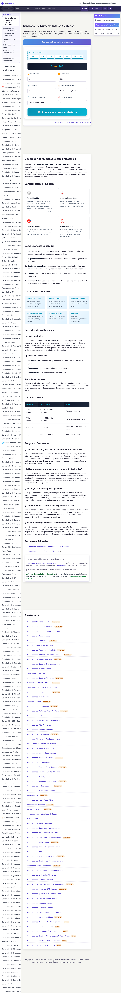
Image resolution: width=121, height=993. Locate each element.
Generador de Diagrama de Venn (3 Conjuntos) (11, 644)
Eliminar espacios (8, 180)
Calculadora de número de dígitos (11, 651)
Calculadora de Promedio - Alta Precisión (11, 211)
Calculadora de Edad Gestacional (11, 222)
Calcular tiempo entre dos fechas (11, 385)
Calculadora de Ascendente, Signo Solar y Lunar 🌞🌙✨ (11, 75)
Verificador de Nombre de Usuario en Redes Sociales (11, 400)
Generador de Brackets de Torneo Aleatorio (44, 720)
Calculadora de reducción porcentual (11, 373)
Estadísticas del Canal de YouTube (11, 389)
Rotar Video (6, 551)
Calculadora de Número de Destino (11, 481)
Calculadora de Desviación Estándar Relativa (11, 157)
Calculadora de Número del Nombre (11, 126)
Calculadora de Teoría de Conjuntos (11, 609)
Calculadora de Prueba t (11, 493)
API (33, 962)
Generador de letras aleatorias (39, 669)
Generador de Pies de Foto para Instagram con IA (11, 968)
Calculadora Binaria (9, 636)
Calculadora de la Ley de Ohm (11, 825)
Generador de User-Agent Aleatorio (41, 777)
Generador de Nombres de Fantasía (11, 872)
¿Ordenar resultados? (36, 97)
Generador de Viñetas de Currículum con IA (11, 976)
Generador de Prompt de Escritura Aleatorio (44, 847)
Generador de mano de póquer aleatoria (42, 898)
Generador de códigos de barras (11, 667)
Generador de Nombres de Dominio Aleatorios (45, 861)
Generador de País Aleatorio (38, 697)
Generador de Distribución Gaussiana (41, 753)
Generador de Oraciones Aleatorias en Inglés (44, 922)
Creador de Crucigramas (11, 505)
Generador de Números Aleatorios (40, 748)
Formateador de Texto (10, 288)
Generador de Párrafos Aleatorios (40, 927)
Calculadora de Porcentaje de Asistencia (11, 686)
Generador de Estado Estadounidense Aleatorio (45, 884)
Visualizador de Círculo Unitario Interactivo (11, 423)
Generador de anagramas (11, 512)
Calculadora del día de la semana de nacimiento (11, 462)
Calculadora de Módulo (11, 358)
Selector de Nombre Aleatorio (38, 683)
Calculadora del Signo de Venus (11, 106)
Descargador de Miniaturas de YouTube (11, 153)
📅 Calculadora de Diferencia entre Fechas (11, 133)
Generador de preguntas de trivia (11, 910)
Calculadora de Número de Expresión (11, 717)
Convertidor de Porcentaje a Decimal (11, 760)
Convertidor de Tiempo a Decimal (11, 300)
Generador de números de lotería (40, 627)
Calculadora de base (9, 46)
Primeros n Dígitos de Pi (11, 342)
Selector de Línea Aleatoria (37, 673)
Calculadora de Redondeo (11, 454)
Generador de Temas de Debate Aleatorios (43, 941)
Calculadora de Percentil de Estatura (11, 188)
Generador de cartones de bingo (40, 917)
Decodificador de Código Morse (11, 748)
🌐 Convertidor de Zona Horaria (11, 443)
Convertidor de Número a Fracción (11, 829)
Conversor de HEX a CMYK (11, 775)
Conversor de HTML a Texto (11, 566)
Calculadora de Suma (10, 141)
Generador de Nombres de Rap (11, 864)
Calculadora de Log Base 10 (11, 601)
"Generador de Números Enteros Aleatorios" (43, 563)
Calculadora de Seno (10, 528)
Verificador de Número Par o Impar (8, 53)
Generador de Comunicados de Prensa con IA (11, 953)
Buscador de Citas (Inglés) (11, 304)
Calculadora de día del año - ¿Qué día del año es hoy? (11, 79)
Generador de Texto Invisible (11, 794)
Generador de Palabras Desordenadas (11, 234)
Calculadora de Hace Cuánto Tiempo (11, 586)
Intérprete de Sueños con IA (11, 941)
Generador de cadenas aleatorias (40, 730)
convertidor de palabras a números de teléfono (11, 810)
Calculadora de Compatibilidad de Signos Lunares (11, 516)
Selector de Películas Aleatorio (39, 866)
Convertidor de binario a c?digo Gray (11, 613)
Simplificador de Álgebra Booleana (11, 833)
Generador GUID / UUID (10, 40)
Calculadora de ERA (9, 578)
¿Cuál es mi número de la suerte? (11, 242)
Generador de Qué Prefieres (11, 934)
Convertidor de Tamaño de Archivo (11, 439)
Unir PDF (5, 628)
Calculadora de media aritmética (11, 659)
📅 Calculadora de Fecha (11, 87)
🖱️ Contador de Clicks (10, 215)
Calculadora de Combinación (11, 172)
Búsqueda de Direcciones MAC (11, 168)
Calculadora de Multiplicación (11, 698)
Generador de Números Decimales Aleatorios (44, 655)
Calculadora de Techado (11, 663)
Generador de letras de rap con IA (11, 984)
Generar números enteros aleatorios (57, 111)
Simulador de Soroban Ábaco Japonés (11, 752)
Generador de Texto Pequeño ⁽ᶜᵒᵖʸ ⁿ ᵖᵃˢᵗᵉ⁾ (11, 617)
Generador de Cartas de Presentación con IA (11, 980)
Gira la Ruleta (32, 819)
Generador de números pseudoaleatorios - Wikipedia (48, 547)
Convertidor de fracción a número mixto (11, 485)
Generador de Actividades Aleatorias (41, 875)
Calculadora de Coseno (11, 524)
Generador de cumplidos (11, 891)
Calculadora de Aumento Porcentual (11, 404)
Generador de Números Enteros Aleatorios (43, 664)
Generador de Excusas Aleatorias (40, 880)
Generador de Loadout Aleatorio (39, 903)
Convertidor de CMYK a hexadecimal (11, 640)
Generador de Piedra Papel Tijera (40, 800)
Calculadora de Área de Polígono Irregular (11, 338)
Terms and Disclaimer (44, 962)
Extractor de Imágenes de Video (11, 161)
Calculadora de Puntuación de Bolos (11, 671)
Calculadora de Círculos (11, 327)
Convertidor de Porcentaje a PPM (11, 226)
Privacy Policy (59, 962)
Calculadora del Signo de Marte (11, 431)
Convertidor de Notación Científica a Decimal (11, 532)
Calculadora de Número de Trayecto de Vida (11, 477)
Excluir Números (65, 97)
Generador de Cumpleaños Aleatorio (41, 650)
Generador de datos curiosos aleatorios (11, 907)
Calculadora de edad (10, 841)
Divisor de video (8, 508)
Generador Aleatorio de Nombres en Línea (43, 631)
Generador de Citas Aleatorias (39, 725)
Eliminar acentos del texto (11, 91)
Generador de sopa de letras (11, 323)
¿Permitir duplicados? (67, 86)
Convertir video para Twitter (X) (11, 849)
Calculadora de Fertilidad (11, 779)
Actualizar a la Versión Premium (107, 25)
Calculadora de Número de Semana (11, 199)
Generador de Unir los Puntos (11, 729)
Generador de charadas (11, 922)
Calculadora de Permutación (11, 307)
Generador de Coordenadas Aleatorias (42, 781)
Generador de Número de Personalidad (11, 771)
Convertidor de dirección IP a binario (11, 547)
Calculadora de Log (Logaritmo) (11, 822)
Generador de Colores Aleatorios (11, 497)
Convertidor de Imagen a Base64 (11, 756)
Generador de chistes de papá (11, 899)
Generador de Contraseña (37, 641)
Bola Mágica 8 (32, 795)
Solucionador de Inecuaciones (11, 733)
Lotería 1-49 (78, 57)
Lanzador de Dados (34, 809)
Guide (87, 960)
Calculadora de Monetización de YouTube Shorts (11, 543)
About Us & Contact (74, 962)
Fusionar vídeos (8, 783)
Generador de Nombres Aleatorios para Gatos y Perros (48, 936)
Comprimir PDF (8, 458)
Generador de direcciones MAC (11, 605)
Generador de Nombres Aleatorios (40, 678)
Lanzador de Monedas (36, 805)
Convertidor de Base (10, 736)
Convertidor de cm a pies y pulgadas (11, 99)
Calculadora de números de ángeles (11, 702)
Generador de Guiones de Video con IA (11, 961)
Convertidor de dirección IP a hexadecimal (11, 814)
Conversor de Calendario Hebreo (11, 555)
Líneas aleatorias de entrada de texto (41, 744)
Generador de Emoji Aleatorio (38, 762)
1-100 (50, 57)
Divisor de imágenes (10, 249)
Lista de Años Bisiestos (11, 396)
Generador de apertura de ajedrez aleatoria (44, 894)
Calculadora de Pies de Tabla (11, 845)
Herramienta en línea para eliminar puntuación (11, 489)
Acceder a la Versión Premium (106, 29)
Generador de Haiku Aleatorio (38, 852)
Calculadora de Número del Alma (11, 269)
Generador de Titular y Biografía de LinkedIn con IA (11, 972)
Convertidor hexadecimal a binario (11, 570)
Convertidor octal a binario (11, 559)
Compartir (94, 8)
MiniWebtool (61, 566)
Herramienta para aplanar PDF (11, 988)
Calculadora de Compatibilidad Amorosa (11, 95)
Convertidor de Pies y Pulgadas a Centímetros (11, 110)
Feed (81, 960)
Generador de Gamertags (11, 852)
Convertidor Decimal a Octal (11, 590)
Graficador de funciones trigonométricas (11, 802)
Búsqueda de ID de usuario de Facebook (11, 130)
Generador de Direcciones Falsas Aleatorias (44, 833)
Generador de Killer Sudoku (11, 593)
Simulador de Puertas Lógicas (11, 392)
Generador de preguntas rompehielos (11, 926)
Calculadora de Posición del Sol (11, 362)
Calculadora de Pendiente (11, 678)
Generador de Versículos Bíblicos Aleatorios (44, 931)
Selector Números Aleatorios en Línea (42, 687)
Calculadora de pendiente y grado (11, 365)
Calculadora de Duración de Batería (11, 470)
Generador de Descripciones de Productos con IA (11, 957)
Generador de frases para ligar (11, 895)
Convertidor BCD (8, 539)
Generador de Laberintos (11, 501)
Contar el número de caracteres (11, 744)
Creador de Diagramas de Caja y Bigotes (11, 713)
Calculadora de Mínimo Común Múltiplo (11, 767)
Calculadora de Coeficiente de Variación (11, 311)
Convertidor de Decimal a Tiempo (11, 257)
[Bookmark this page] (110, 8)
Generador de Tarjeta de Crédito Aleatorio (43, 772)
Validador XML (7, 408)
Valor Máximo (64, 74)
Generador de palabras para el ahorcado (11, 914)
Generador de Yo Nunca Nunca (11, 930)
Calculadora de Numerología (11, 149)
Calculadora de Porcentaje (11, 690)
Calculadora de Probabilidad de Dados (42, 814)
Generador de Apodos (10, 860)
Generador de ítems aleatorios (39, 692)
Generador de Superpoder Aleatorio (41, 856)
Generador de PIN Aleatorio (38, 706)
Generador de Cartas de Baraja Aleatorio (43, 711)
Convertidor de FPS (9, 265)
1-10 (42, 57)
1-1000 (59, 57)
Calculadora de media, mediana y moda (11, 682)
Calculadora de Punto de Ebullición (11, 597)
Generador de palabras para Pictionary (11, 918)
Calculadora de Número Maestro (11, 176)
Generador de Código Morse (8, 59)
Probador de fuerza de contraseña (11, 563)
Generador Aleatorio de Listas (38, 622)
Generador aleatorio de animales (40, 645)
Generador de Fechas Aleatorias (39, 786)
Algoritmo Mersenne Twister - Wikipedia (43, 551)
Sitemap (74, 960)
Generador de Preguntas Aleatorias (41, 945)
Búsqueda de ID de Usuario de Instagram (11, 122)
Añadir (84, 9)
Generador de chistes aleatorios (11, 903)
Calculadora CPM (8, 292)
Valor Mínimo (33, 74)
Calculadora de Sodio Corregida (11, 740)
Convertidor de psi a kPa (11, 246)
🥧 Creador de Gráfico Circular (11, 818)
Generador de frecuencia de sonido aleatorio (44, 912)
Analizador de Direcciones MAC (11, 632)
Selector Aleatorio (34, 702)
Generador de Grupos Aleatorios (39, 659)
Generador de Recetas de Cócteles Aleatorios (45, 870)
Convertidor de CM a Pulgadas (11, 535)
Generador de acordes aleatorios (40, 908)
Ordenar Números (9, 238)
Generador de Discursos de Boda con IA (11, 949)
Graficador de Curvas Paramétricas (11, 655)
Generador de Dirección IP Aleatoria (41, 791)
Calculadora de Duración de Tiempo (11, 164)
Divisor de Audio (8, 261)
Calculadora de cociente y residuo (11, 319)
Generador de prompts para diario (11, 883)
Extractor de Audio (9, 574)
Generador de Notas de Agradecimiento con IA (11, 945)
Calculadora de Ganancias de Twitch (11, 764)
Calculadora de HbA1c (10, 145)
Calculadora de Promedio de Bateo (11, 284)
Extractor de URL (8, 624)
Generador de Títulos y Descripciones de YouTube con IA (11, 965)
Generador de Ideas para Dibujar (11, 879)
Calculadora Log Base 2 (11, 806)
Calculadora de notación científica (11, 331)
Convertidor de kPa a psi (11, 114)
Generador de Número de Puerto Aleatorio (43, 828)
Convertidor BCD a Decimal (11, 721)
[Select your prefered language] (105, 8)
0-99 (67, 57)
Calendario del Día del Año (11, 118)
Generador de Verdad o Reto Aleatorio (42, 767)
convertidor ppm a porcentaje (11, 191)
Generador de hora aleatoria (38, 734)
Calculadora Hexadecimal (11, 184)
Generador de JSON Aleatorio (38, 716)
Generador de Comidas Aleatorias (40, 758)
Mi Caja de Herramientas (104, 33)
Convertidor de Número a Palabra (11, 420)
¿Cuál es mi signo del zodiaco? (11, 296)
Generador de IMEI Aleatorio (38, 842)
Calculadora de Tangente (11, 706)
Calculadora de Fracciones (11, 369)
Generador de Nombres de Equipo (11, 856)
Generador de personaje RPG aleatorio (42, 889)
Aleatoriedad (7, 9)
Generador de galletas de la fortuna (11, 876)
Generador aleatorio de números (40, 636)
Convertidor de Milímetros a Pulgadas (11, 694)
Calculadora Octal (9, 207)
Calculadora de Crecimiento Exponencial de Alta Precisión (11, 474)
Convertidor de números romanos (11, 466)
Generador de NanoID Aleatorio (39, 823)
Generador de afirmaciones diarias (11, 887)
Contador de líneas (9, 350)
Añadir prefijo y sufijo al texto (11, 621)
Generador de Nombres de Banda (11, 868)
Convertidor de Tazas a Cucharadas (11, 725)
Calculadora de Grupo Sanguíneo (11, 412)
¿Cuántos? (32, 86)
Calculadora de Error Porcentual (11, 377)
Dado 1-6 (34, 57)
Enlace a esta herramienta (104, 20)
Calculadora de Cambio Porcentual (11, 520)
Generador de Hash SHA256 (11, 435)
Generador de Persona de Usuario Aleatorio (44, 837)
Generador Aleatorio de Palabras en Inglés (43, 739)
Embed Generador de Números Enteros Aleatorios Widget (73, 122)
